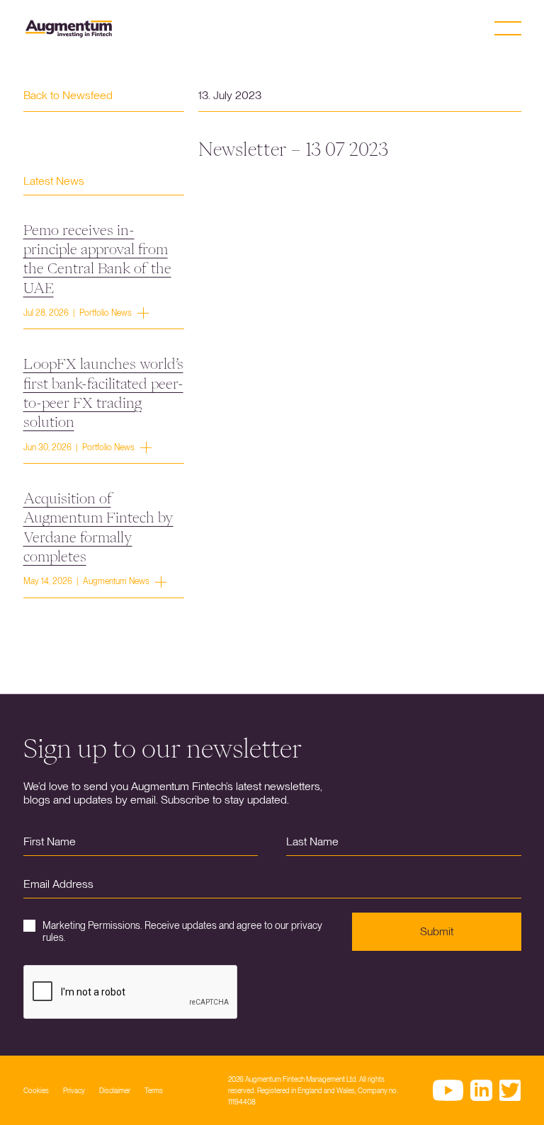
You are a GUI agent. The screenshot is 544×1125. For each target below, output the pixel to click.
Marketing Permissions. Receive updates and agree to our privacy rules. (182, 931)
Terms (153, 1090)
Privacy (74, 1090)
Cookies (36, 1090)
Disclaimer (114, 1090)
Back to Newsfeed (68, 95)
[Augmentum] (68, 29)
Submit (436, 931)
